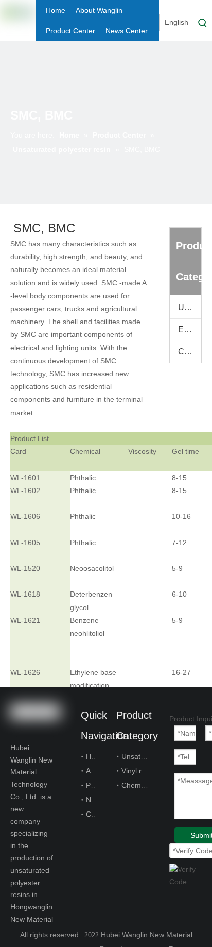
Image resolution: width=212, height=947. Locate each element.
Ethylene (189, 329)
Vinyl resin (138, 771)
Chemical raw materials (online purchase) (189, 351)
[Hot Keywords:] (202, 22)
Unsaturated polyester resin (189, 307)
